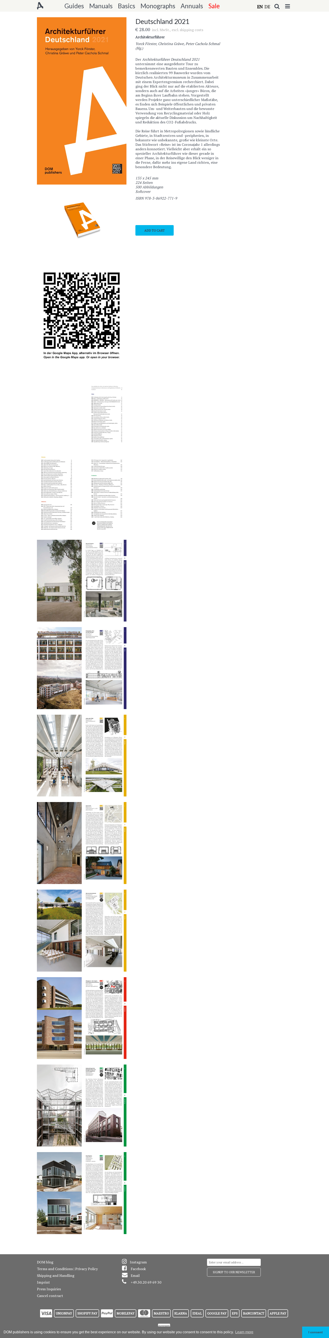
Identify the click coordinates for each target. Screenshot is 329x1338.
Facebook (138, 1268)
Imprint (43, 1282)
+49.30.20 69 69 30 (146, 1282)
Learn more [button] (244, 1332)
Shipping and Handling (55, 1275)
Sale (214, 6)
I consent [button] (315, 1332)
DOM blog (45, 1262)
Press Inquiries (49, 1288)
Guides (74, 6)
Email (135, 1275)
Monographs (158, 6)
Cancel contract (50, 1295)
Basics (126, 6)
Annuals (192, 6)
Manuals (101, 6)
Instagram (138, 1262)
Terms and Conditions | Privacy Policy (67, 1268)
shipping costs (191, 29)
